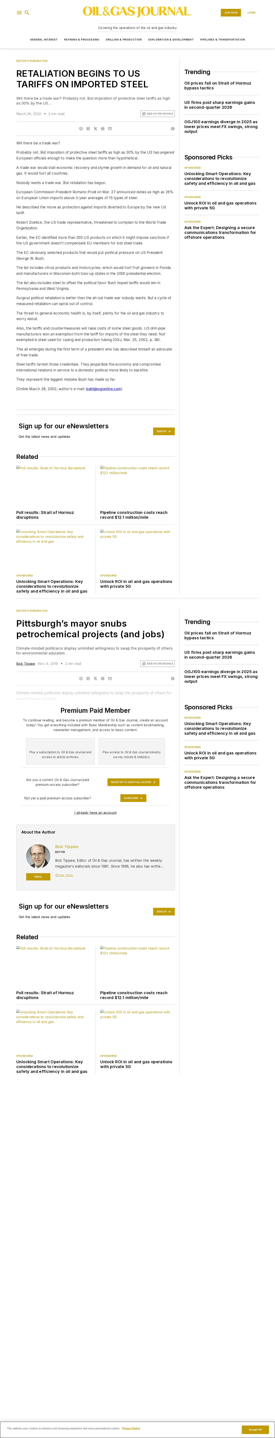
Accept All (255, 1429)
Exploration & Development (171, 39)
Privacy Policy (131, 1428)
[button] (19, 13)
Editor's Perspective (32, 60)
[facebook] (81, 129)
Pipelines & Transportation (222, 39)
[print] (173, 129)
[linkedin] (88, 129)
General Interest (44, 39)
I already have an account (95, 813)
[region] (137, 1429)
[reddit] (103, 129)
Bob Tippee (25, 664)
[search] (27, 13)
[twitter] (95, 129)
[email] (110, 129)
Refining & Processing (81, 39)
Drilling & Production (124, 39)
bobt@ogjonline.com (103, 389)
